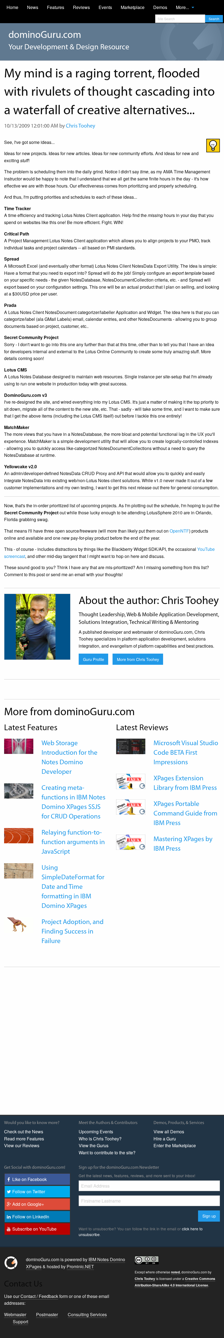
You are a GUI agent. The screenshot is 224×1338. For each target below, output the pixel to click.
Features (55, 7)
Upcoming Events (96, 1131)
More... (182, 7)
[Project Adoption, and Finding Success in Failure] (18, 924)
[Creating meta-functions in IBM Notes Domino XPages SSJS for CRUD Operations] (18, 790)
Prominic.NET (80, 1266)
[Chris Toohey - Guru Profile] (37, 626)
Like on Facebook (29, 1179)
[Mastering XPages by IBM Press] (130, 841)
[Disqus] (112, 1040)
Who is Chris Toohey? (100, 1138)
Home (12, 7)
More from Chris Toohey (138, 659)
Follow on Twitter (28, 1191)
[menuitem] (12, 7)
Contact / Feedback (39, 1296)
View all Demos (169, 1131)
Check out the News (23, 1131)
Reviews (81, 7)
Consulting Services (87, 1314)
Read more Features (24, 1138)
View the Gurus (93, 1145)
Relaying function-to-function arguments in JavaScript (73, 842)
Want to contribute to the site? (107, 1152)
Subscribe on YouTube (34, 1229)
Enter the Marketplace (175, 1145)
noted (175, 1272)
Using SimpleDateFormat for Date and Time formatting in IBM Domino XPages (73, 887)
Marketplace (133, 7)
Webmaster (15, 1314)
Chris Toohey (80, 126)
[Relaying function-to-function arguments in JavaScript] (18, 835)
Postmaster (47, 1314)
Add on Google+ (28, 1204)
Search (214, 18)
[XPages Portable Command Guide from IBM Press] (130, 806)
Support (20, 1321)
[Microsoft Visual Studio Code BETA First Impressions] (130, 745)
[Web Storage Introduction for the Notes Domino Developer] (18, 745)
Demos (160, 7)
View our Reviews (21, 1145)
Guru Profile (93, 659)
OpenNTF (179, 531)
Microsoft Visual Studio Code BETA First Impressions (186, 753)
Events (105, 7)
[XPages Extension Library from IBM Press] (130, 781)
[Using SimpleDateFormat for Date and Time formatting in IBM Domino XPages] (18, 870)
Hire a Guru (165, 1138)
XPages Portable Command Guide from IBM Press (185, 814)
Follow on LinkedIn (30, 1216)
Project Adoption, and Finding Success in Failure (73, 932)
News (32, 7)
